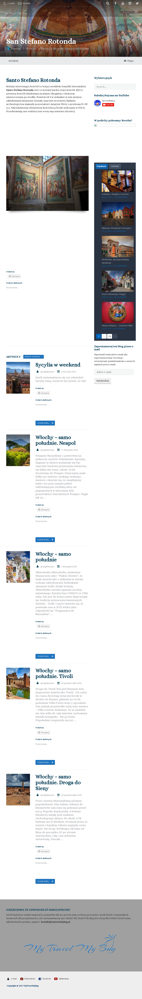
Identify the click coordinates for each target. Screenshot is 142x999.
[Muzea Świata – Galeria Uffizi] (118, 312)
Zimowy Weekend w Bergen (116, 228)
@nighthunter (47, 371)
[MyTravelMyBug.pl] (15, 12)
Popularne (101, 166)
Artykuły (13, 60)
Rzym (44, 48)
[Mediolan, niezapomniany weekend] (118, 246)
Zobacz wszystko (33, 356)
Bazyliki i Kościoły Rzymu (71, 48)
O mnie (11, 3)
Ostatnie (115, 166)
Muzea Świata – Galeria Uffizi (117, 325)
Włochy (31, 48)
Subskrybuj (102, 380)
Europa (16, 48)
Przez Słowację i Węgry (114, 294)
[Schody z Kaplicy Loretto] (118, 180)
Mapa (130, 60)
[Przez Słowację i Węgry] (118, 281)
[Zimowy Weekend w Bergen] (118, 213)
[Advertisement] (47, 135)
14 (109, 336)
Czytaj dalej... (43, 423)
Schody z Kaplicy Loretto (115, 194)
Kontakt (26, 3)
